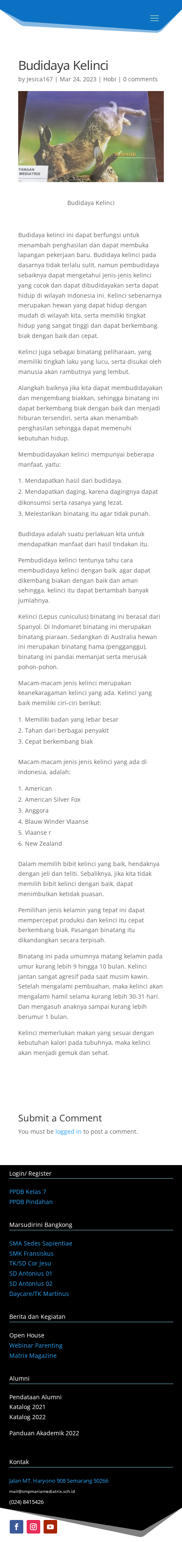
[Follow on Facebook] (16, 1527)
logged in (68, 1131)
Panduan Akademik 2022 (44, 1433)
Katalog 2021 (27, 1407)
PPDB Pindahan (31, 1202)
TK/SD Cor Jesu (30, 1263)
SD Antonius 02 (30, 1283)
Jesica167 (40, 79)
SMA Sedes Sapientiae (40, 1243)
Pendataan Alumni (35, 1397)
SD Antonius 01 (30, 1273)
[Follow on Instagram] (33, 1527)
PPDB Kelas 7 (27, 1192)
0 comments (140, 79)
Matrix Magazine (33, 1355)
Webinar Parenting (36, 1345)
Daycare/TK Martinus (39, 1294)
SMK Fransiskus (31, 1253)
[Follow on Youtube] (50, 1527)
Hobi (109, 79)
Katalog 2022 (27, 1417)
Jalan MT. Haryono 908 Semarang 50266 (58, 1480)
